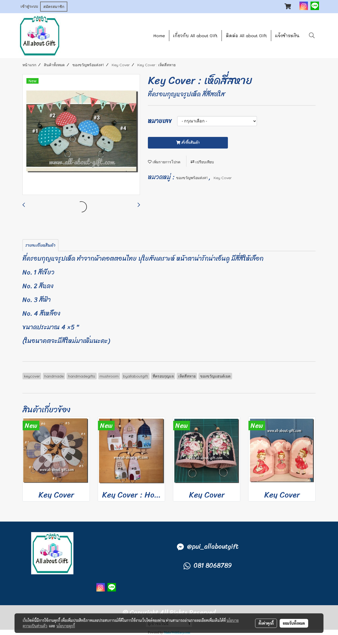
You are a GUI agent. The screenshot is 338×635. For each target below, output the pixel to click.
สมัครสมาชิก (53, 6)
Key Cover (223, 177)
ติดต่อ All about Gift (246, 35)
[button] (312, 35)
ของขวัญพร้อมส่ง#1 (192, 177)
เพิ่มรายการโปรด (166, 162)
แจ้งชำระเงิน (287, 35)
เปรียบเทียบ (204, 162)
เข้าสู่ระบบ (29, 6)
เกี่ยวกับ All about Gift (195, 35)
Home (159, 35)
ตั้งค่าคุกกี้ (266, 623)
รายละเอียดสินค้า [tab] (40, 245)
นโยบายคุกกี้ (66, 625)
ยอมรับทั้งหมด (294, 623)
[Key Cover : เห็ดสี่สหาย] (81, 134)
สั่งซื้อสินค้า (190, 142)
